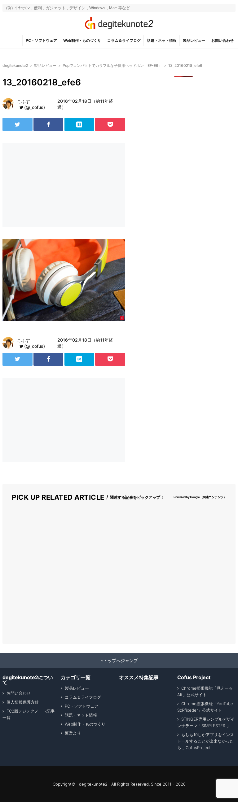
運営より (73, 733)
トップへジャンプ (120, 660)
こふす (23, 101)
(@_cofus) (34, 107)
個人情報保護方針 (23, 702)
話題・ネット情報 (162, 40)
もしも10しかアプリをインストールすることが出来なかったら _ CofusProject (205, 741)
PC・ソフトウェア (41, 40)
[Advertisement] (52, 185)
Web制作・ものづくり (82, 40)
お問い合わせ (222, 40)
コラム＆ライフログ (124, 40)
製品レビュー (194, 40)
